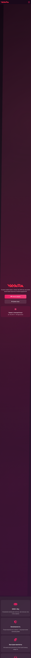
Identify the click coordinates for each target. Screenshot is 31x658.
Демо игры (16, 301)
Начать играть (16, 296)
